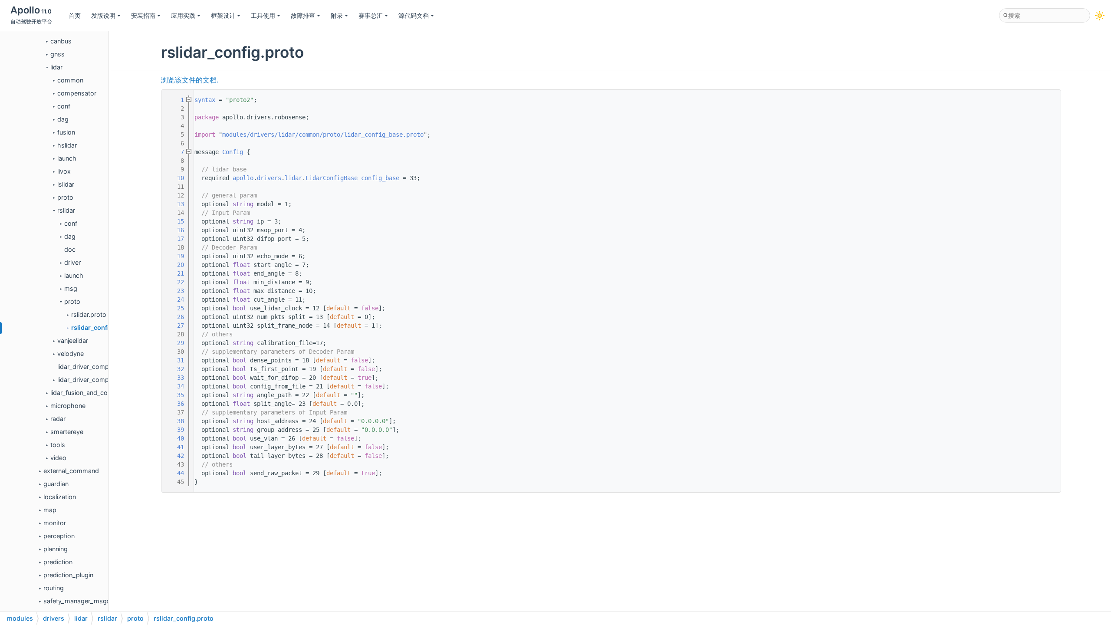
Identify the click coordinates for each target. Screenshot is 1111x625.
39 (175, 429)
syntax (204, 99)
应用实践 (183, 15)
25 (175, 308)
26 (175, 316)
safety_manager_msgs (76, 601)
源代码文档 (413, 15)
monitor (54, 522)
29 (175, 342)
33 (175, 377)
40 (175, 438)
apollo (243, 177)
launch (66, 158)
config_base (380, 177)
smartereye (66, 431)
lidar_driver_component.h (94, 379)
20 (175, 264)
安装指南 (143, 15)
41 (175, 447)
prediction (57, 562)
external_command (71, 470)
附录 (337, 15)
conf (63, 106)
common (70, 80)
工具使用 (263, 15)
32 (175, 368)
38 (175, 421)
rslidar (66, 210)
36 (175, 403)
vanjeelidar (72, 340)
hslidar (67, 145)
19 (175, 256)
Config (232, 151)
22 (175, 282)
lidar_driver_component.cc (95, 366)
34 (175, 386)
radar (58, 418)
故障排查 (303, 15)
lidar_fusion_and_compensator (94, 392)
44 (175, 473)
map (49, 509)
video (58, 457)
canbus (61, 41)
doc (70, 249)
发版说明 (103, 15)
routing (53, 588)
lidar (56, 67)
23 (175, 290)
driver (72, 262)
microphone (67, 405)
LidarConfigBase (332, 177)
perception (59, 535)
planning (55, 549)
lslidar (65, 184)
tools (57, 444)
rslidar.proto (88, 314)
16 (175, 230)
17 (175, 238)
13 (175, 204)
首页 (75, 15)
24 (175, 299)
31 (175, 360)
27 (175, 325)
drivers (269, 177)
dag (63, 119)
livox (64, 171)
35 (175, 394)
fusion (66, 132)
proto (65, 197)
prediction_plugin (68, 575)
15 (175, 221)
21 (175, 273)
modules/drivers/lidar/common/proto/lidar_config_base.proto (323, 134)
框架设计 (223, 15)
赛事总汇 (370, 15)
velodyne (70, 353)
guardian (56, 483)
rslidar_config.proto (101, 327)
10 (175, 177)
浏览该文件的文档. (189, 80)
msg (70, 288)
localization (59, 496)
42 (175, 455)
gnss (57, 54)
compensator (76, 93)
